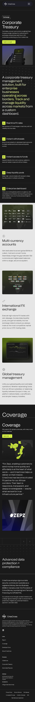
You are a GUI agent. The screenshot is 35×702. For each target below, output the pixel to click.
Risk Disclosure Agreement (17, 697)
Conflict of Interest (21, 695)
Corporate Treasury (7, 664)
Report (4, 640)
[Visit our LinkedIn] (3, 630)
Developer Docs (6, 647)
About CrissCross (6, 651)
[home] (9, 3)
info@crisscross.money (8, 684)
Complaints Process (10, 695)
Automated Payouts (7, 668)
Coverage (4, 643)
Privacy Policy (9, 692)
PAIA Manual (26, 692)
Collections (5, 660)
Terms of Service (18, 692)
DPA (28, 695)
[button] (29, 4)
